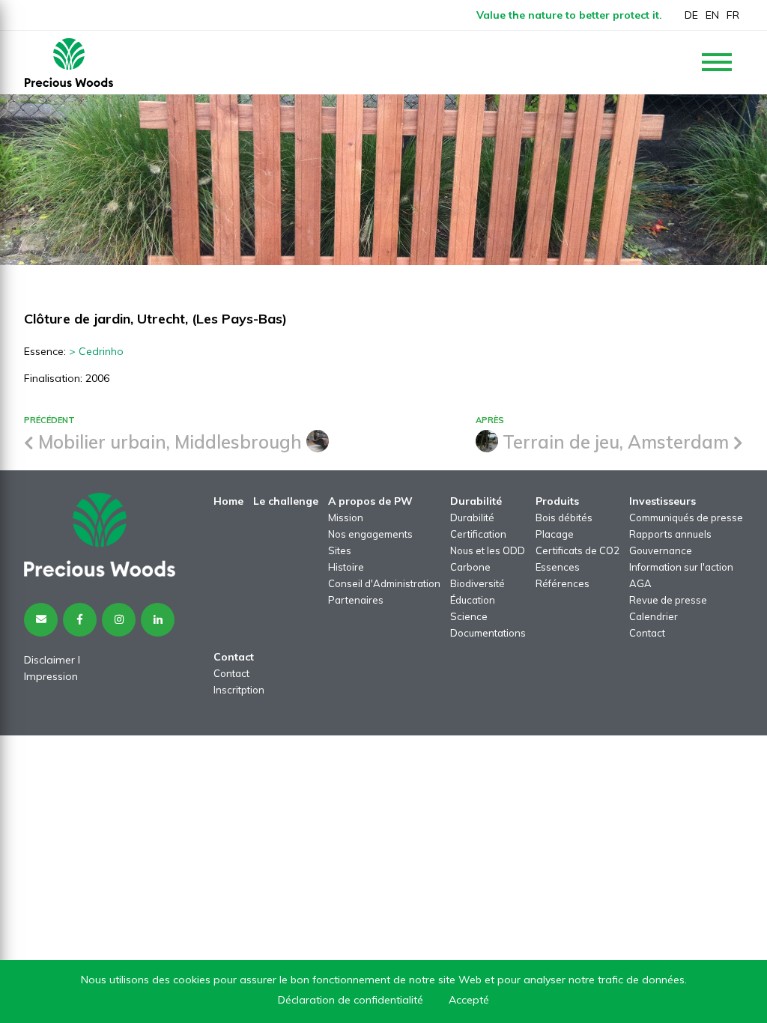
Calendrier (653, 616)
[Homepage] (69, 62)
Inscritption (238, 690)
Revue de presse (668, 600)
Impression (51, 676)
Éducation (472, 600)
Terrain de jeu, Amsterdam (615, 442)
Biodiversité (477, 583)
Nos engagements (370, 534)
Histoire (346, 567)
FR (733, 15)
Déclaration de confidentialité (350, 1000)
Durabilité (472, 517)
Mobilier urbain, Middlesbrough (170, 442)
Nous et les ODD (487, 550)
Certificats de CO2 (577, 550)
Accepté (469, 1000)
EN (712, 15)
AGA (640, 583)
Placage (555, 534)
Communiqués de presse (686, 517)
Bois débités (564, 517)
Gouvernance (660, 550)
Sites (339, 550)
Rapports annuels (670, 534)
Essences (558, 567)
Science (469, 616)
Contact (647, 633)
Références (562, 583)
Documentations (488, 633)
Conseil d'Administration (384, 583)
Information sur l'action (681, 567)
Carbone (470, 567)
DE (691, 15)
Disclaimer (49, 660)
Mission (345, 517)
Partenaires (356, 600)
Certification (478, 534)
